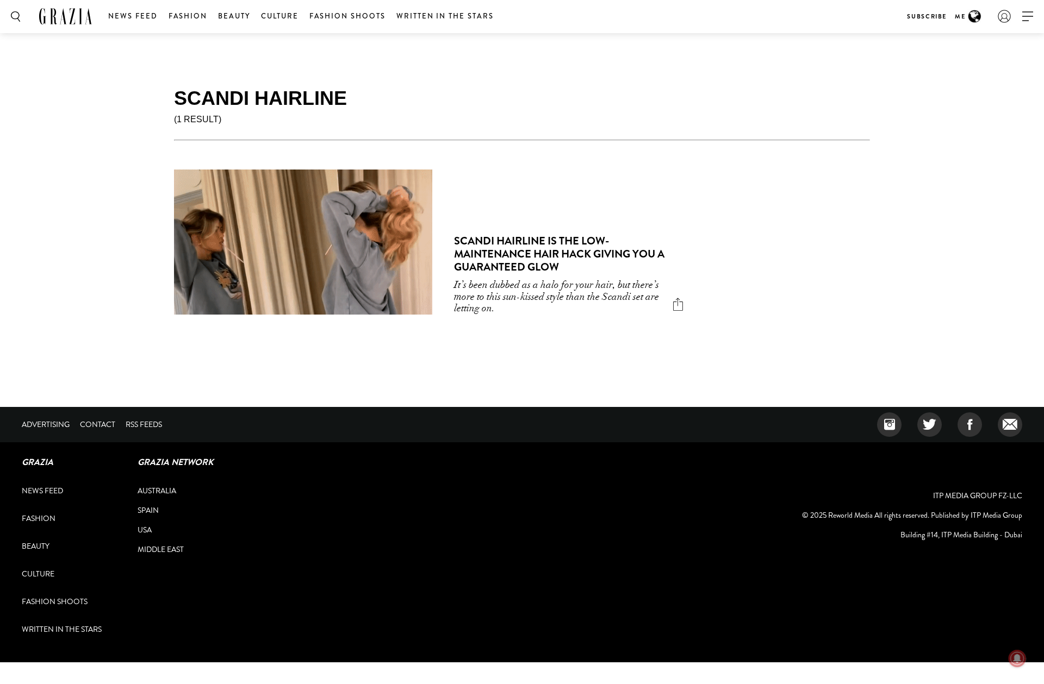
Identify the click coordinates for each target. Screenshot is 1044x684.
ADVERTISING (46, 424)
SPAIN (148, 510)
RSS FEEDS (144, 424)
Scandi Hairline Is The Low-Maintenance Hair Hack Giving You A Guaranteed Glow (559, 254)
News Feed (133, 16)
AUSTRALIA (157, 490)
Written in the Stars (445, 16)
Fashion (188, 16)
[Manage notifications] (1017, 658)
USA (145, 529)
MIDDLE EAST (161, 549)
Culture (280, 16)
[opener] (1027, 16)
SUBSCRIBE (927, 16)
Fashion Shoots (347, 16)
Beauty (234, 16)
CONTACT (97, 424)
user (1004, 16)
